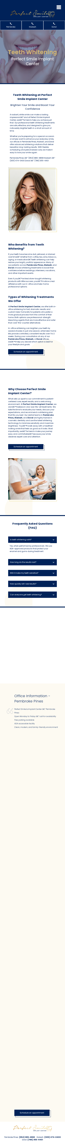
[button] (58, 6)
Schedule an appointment (26, 351)
